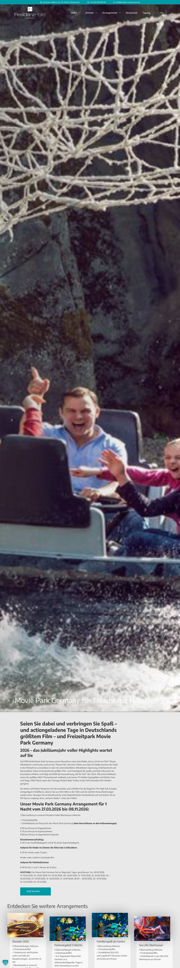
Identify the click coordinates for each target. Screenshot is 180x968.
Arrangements (109, 12)
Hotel (74, 12)
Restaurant (131, 12)
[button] (5, 962)
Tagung (146, 12)
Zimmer (89, 12)
